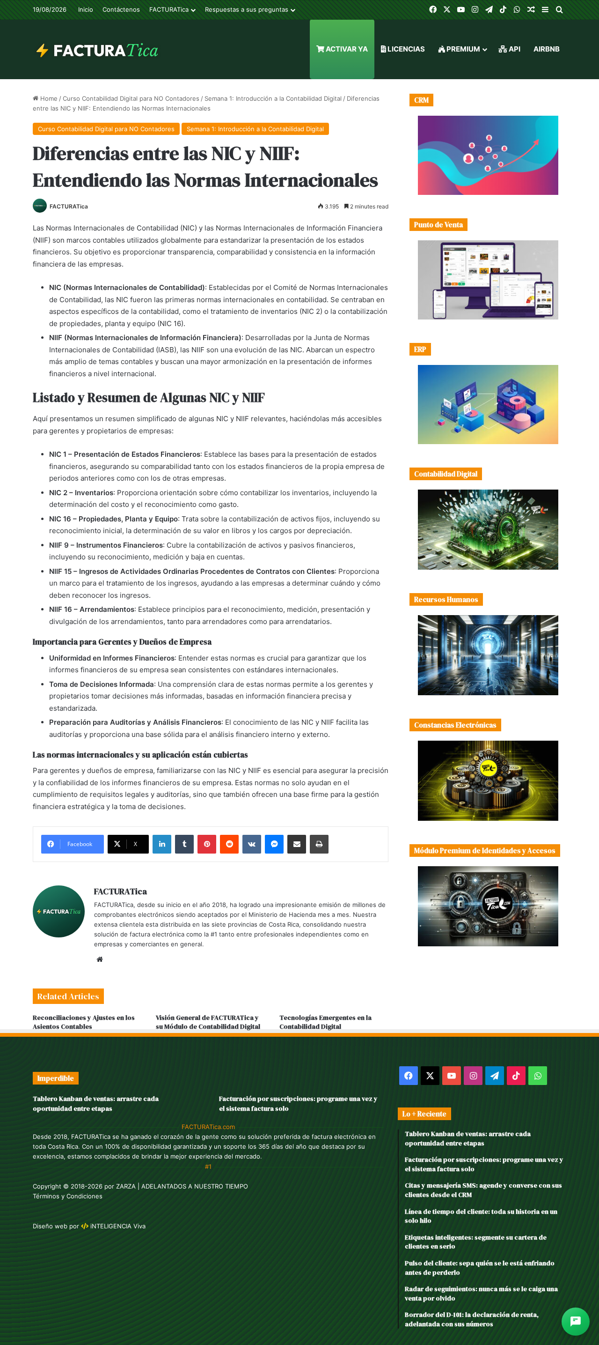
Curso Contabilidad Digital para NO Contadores (131, 98)
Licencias (405, 49)
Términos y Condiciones (67, 1196)
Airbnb (546, 49)
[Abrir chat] (576, 1322)
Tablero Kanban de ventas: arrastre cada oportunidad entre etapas (96, 1103)
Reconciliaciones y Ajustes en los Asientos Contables (84, 1022)
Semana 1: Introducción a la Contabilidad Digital (273, 98)
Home (48, 98)
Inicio (85, 9)
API (513, 49)
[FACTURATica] (98, 49)
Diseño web (50, 1226)
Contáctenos (121, 9)
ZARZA (126, 1186)
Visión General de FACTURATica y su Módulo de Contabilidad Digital (208, 1022)
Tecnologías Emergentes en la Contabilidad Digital (325, 1022)
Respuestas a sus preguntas (246, 9)
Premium (462, 49)
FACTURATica (169, 9)
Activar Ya (346, 49)
